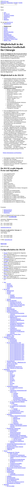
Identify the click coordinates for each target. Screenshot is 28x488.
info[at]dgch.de (8, 239)
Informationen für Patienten (13, 483)
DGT (5, 272)
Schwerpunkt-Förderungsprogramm (15, 432)
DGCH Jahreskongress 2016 (17, 356)
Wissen (5, 18)
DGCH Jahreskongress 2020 (17, 351)
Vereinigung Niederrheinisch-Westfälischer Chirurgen (17, 323)
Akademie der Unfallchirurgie (17, 455)
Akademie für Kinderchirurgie (17, 459)
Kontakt (16, 2)
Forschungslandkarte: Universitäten (18, 436)
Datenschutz (10, 2)
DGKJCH (6, 258)
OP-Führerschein (11, 477)
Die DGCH (6, 14)
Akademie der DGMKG (16, 463)
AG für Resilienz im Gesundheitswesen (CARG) (17, 410)
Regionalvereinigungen (9, 37)
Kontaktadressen (14, 429)
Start (5, 12)
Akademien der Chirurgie (13, 452)
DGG (5, 255)
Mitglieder (6, 19)
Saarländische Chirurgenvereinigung (15, 329)
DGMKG (6, 261)
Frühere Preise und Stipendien (17, 304)
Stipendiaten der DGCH (16, 303)
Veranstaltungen (11, 361)
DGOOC (6, 267)
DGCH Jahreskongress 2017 (17, 355)
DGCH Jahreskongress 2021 (17, 349)
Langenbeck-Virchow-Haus (10, 39)
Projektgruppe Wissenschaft (13, 428)
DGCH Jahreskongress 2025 (17, 344)
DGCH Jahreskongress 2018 (17, 354)
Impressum (3, 2)
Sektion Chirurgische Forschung (18, 415)
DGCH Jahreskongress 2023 (17, 347)
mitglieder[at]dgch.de (6, 227)
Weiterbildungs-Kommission (17, 474)
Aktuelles (15, 421)
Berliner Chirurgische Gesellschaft (18, 316)
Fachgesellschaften (11, 370)
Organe (5, 29)
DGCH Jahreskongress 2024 (17, 345)
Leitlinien (9, 476)
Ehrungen (6, 33)
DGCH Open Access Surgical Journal (16, 467)
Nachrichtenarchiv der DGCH (14, 366)
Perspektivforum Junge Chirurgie (15, 446)
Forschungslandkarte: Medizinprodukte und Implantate (18, 434)
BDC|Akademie (14, 453)
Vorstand (12, 295)
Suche (8, 288)
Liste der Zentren (17, 439)
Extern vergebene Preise (16, 306)
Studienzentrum (11, 448)
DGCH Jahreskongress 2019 (17, 352)
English (20, 2)
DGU (5, 278)
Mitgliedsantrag (7, 211)
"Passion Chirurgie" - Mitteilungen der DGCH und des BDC (16, 363)
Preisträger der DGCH (15, 302)
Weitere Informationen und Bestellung (12, 152)
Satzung (6, 30)
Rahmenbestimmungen (15, 413)
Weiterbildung (10, 472)
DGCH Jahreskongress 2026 (14, 342)
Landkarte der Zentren (18, 438)
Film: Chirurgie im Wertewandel (15, 368)
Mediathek (9, 469)
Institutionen (7, 16)
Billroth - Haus (7, 40)
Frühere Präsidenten (9, 36)
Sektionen (9, 414)
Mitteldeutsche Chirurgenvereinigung (15, 318)
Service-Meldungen (11, 480)
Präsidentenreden (11, 365)
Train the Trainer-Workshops (20, 400)
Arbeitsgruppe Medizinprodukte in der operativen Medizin (16, 444)
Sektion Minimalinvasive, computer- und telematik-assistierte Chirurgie (18, 426)
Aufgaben (15, 393)
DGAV (6, 253)
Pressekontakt (13, 340)
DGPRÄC (6, 269)
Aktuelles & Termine (9, 15)
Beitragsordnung (8, 210)
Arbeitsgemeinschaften (12, 386)
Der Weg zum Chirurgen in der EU (15, 481)
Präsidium (12, 296)
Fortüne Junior (10, 470)
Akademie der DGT (15, 465)
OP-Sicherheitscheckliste (13, 479)
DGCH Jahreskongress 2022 (17, 348)
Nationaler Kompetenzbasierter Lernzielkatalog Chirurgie (19, 397)
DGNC (6, 264)
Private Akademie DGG (16, 466)
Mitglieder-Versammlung (16, 297)
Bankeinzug (7, 212)
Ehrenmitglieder (8, 34)
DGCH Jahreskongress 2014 (17, 359)
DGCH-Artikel (10, 486)
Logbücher (12, 473)
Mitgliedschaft (7, 23)
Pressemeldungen (11, 338)
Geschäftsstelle (12, 216)
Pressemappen (13, 341)
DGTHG (6, 275)
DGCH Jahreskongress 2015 (17, 358)
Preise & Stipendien (8, 32)
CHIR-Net (9, 449)
